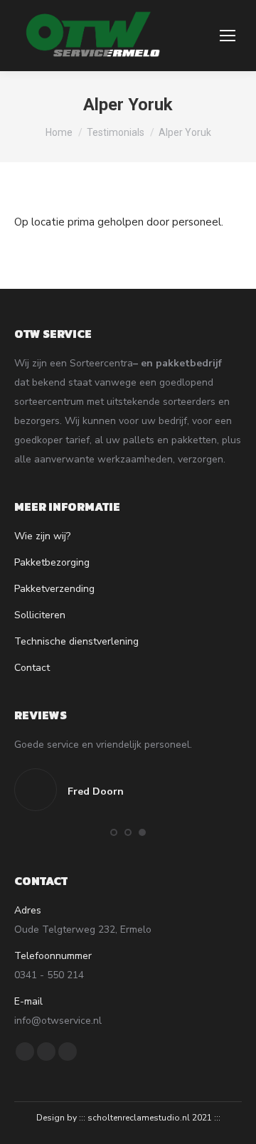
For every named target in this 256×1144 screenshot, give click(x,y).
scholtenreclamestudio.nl (138, 1117)
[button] (113, 832)
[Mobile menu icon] (227, 35)
